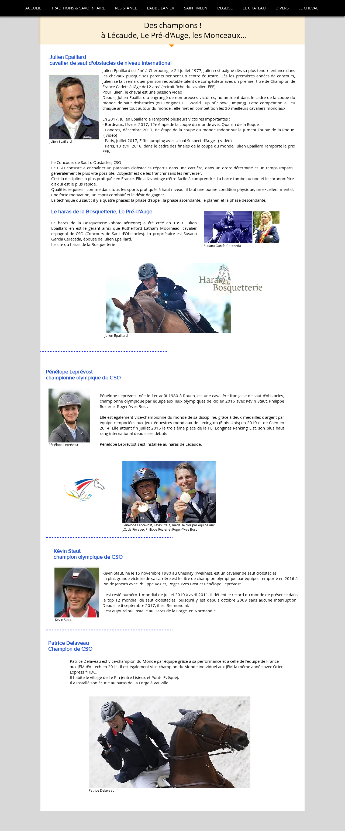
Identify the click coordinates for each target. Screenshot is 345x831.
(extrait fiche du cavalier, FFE (187, 86)
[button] (78, 8)
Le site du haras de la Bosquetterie (83, 244)
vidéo (177, 92)
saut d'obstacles (96, 63)
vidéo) (111, 135)
